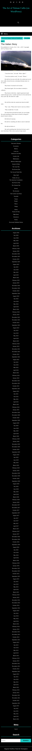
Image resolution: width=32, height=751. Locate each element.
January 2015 (16, 597)
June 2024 (16, 301)
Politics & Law (16, 177)
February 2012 (16, 690)
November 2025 (16, 256)
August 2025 (16, 264)
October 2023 (16, 322)
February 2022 (16, 375)
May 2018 (16, 491)
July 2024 (16, 298)
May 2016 (16, 555)
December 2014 (16, 600)
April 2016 (16, 557)
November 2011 (16, 698)
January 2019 (16, 470)
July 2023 (16, 330)
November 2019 (16, 446)
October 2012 (16, 668)
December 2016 (16, 536)
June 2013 (16, 647)
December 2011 (16, 695)
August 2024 (16, 296)
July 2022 (16, 362)
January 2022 (16, 378)
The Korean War (16, 169)
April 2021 (16, 401)
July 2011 (16, 708)
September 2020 (16, 420)
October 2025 (16, 259)
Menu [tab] (6, 34)
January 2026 (16, 251)
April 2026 (16, 243)
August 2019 (16, 454)
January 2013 (16, 661)
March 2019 (16, 465)
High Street (16, 214)
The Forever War (16, 182)
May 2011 (16, 713)
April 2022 (16, 370)
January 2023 (16, 346)
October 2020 (16, 417)
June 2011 (16, 711)
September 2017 (16, 512)
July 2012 (16, 676)
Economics (16, 146)
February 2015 (16, 594)
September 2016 (16, 544)
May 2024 (16, 304)
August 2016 (16, 547)
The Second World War (16, 172)
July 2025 (16, 267)
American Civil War (16, 153)
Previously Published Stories (16, 222)
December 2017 (16, 505)
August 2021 (16, 391)
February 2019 (16, 468)
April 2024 (16, 306)
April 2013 (16, 653)
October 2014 (16, 605)
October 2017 (16, 510)
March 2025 (16, 277)
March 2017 (16, 528)
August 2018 (16, 483)
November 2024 (16, 288)
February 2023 (16, 343)
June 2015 (16, 584)
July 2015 (16, 581)
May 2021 (16, 399)
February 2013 (16, 658)
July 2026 (16, 235)
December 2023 (16, 317)
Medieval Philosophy (16, 161)
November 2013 (16, 634)
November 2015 (16, 571)
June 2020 (16, 428)
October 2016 (16, 542)
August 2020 (16, 423)
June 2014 (16, 616)
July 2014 (16, 613)
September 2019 (16, 452)
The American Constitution (16, 180)
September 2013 (16, 639)
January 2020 (16, 441)
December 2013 (16, 631)
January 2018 (16, 502)
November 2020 (16, 415)
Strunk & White (16, 164)
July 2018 (16, 486)
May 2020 (16, 431)
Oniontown (16, 217)
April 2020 (16, 433)
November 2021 (16, 383)
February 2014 (16, 626)
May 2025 (16, 272)
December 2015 (16, 568)
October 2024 (16, 290)
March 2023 (16, 341)
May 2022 (16, 367)
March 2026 (16, 245)
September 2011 (16, 703)
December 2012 (16, 663)
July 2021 (16, 394)
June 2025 (16, 269)
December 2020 (16, 412)
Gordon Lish (16, 156)
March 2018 (16, 497)
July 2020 (16, 425)
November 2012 (16, 666)
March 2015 (16, 592)
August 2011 (16, 705)
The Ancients (16, 191)
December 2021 (16, 380)
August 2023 (16, 327)
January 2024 (16, 314)
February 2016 (16, 563)
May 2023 (16, 335)
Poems (16, 219)
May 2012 (16, 682)
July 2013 (16, 645)
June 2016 (16, 552)
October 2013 (16, 637)
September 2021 (16, 388)
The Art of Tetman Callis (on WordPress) (12, 38)
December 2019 (16, 444)
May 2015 (16, 586)
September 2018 (16, 481)
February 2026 (16, 248)
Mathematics (16, 158)
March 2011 (16, 719)
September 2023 (16, 325)
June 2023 (16, 333)
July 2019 (16, 457)
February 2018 (16, 499)
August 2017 (16, 515)
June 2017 (16, 520)
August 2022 (16, 359)
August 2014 (16, 610)
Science (16, 188)
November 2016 (16, 539)
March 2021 (16, 404)
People (16, 201)
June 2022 (16, 364)
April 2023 (16, 338)
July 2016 (16, 549)
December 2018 (16, 473)
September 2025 (16, 261)
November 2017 (16, 507)
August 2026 (16, 232)
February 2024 (16, 312)
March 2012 (16, 687)
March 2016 (16, 560)
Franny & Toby (16, 211)
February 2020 (16, 438)
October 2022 (16, 354)
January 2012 (16, 692)
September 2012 (16, 671)
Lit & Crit (16, 151)
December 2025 (16, 253)
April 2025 (16, 275)
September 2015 (16, 576)
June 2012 (16, 679)
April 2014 (16, 621)
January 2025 (16, 282)
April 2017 (16, 526)
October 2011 (16, 700)
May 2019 (16, 462)
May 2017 (16, 523)
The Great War (16, 166)
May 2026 (16, 240)
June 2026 (16, 238)
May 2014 (16, 618)
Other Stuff (16, 175)
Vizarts (16, 199)
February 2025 (16, 280)
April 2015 (16, 589)
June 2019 (16, 460)
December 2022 (16, 349)
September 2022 (16, 356)
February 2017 (16, 531)
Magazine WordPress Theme (11, 748)
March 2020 (16, 436)
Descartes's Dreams (16, 143)
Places (16, 203)
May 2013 (16, 650)
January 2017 (16, 534)
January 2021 (16, 409)
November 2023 (16, 319)
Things (16, 206)
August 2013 (16, 642)
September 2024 (16, 293)
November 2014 (16, 602)
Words (16, 209)
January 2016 (16, 565)
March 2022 (16, 372)
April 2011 (16, 716)
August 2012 (16, 674)
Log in (16, 729)
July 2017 (16, 518)
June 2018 (16, 489)
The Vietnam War (16, 185)
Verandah (16, 196)
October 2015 (16, 573)
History (16, 148)
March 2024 (16, 309)
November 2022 (16, 351)
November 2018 (16, 475)
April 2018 (16, 494)
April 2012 (16, 684)
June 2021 (16, 396)
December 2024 (16, 285)
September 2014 (16, 608)
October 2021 (16, 386)
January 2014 (16, 629)
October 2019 (16, 449)
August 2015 (16, 579)
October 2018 (16, 478)
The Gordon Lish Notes (16, 193)
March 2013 (16, 655)
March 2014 (16, 624)
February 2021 (16, 407)
